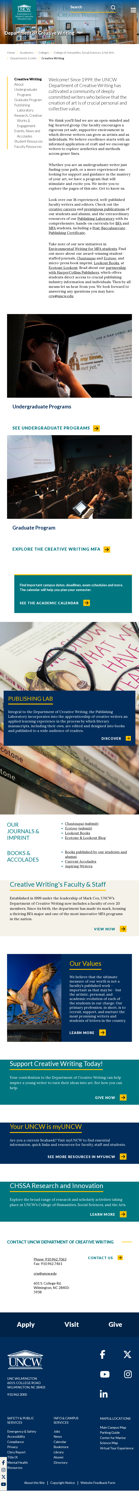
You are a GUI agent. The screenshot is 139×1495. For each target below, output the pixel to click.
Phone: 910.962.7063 (50, 1259)
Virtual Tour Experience (117, 1448)
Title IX (12, 1457)
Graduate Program (28, 100)
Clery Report (16, 1452)
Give (115, 1324)
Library (59, 1452)
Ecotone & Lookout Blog (85, 838)
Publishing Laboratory (96, 218)
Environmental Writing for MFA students (83, 249)
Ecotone (110, 258)
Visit (71, 1324)
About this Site (34, 1483)
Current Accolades (80, 861)
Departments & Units (23, 58)
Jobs (57, 1431)
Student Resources (28, 141)
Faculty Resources (28, 146)
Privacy (12, 1447)
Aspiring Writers (78, 866)
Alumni (58, 1457)
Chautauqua (86, 258)
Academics (26, 52)
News (58, 1436)
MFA (52, 228)
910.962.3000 (17, 1394)
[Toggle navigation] (133, 10)
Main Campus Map (113, 1427)
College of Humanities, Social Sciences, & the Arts (83, 52)
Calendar (60, 1442)
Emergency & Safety (21, 1431)
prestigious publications (104, 209)
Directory (61, 1462)
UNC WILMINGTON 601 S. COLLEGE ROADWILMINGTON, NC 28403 (26, 1382)
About (19, 84)
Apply (26, 1324)
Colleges (43, 52)
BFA (118, 223)
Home (11, 52)
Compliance (15, 1442)
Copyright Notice (62, 1483)
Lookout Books (106, 263)
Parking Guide (110, 1432)
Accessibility (16, 1436)
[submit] (113, 7)
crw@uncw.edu (61, 296)
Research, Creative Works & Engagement (28, 120)
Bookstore (61, 1447)
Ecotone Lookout (63, 268)
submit (91, 823)
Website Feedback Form (98, 1483)
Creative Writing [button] (28, 79)
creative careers (62, 209)
